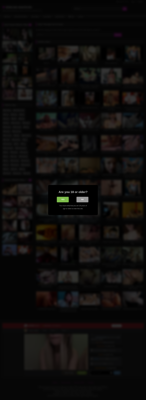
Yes (62, 199)
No (82, 199)
